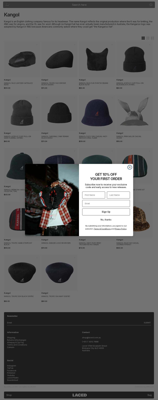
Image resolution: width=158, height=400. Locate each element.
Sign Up (106, 211)
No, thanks (106, 219)
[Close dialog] (130, 167)
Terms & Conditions (102, 229)
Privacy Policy (121, 229)
